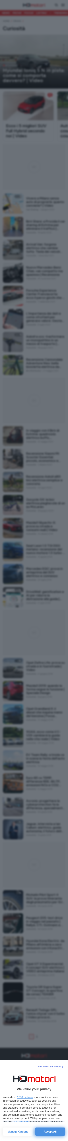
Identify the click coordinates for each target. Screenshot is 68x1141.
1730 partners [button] (25, 1097)
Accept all (50, 1131)
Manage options (17, 1131)
